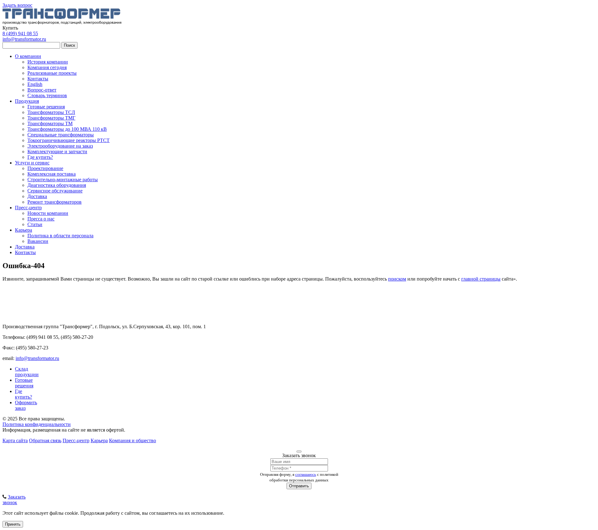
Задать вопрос (17, 5)
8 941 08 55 (20, 33)
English (34, 84)
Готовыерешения (24, 382)
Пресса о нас (41, 218)
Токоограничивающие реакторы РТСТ (68, 140)
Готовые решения (46, 106)
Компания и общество (132, 440)
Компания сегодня (47, 67)
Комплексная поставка (51, 174)
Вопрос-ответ (41, 89)
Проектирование (45, 168)
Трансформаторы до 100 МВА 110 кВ (67, 129)
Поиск (69, 45)
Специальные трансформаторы (60, 134)
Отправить (299, 486)
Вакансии (37, 241)
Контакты (37, 78)
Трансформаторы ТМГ (51, 118)
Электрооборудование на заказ (60, 146)
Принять (13, 524)
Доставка (37, 196)
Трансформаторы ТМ (50, 123)
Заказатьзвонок (14, 499)
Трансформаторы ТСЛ (51, 112)
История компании (47, 61)
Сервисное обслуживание (55, 190)
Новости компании (47, 213)
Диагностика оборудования (56, 185)
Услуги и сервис (32, 162)
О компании (28, 56)
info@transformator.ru (24, 39)
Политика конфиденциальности (36, 424)
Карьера (23, 230)
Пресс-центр (28, 207)
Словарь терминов (47, 95)
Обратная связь (45, 440)
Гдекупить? (23, 394)
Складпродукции (27, 371)
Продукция (27, 101)
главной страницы (481, 279)
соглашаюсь (305, 474)
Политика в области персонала (60, 235)
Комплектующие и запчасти (57, 151)
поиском (397, 279)
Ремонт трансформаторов (54, 202)
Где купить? (40, 157)
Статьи (34, 224)
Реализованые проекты (52, 73)
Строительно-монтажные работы (62, 179)
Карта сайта (15, 440)
